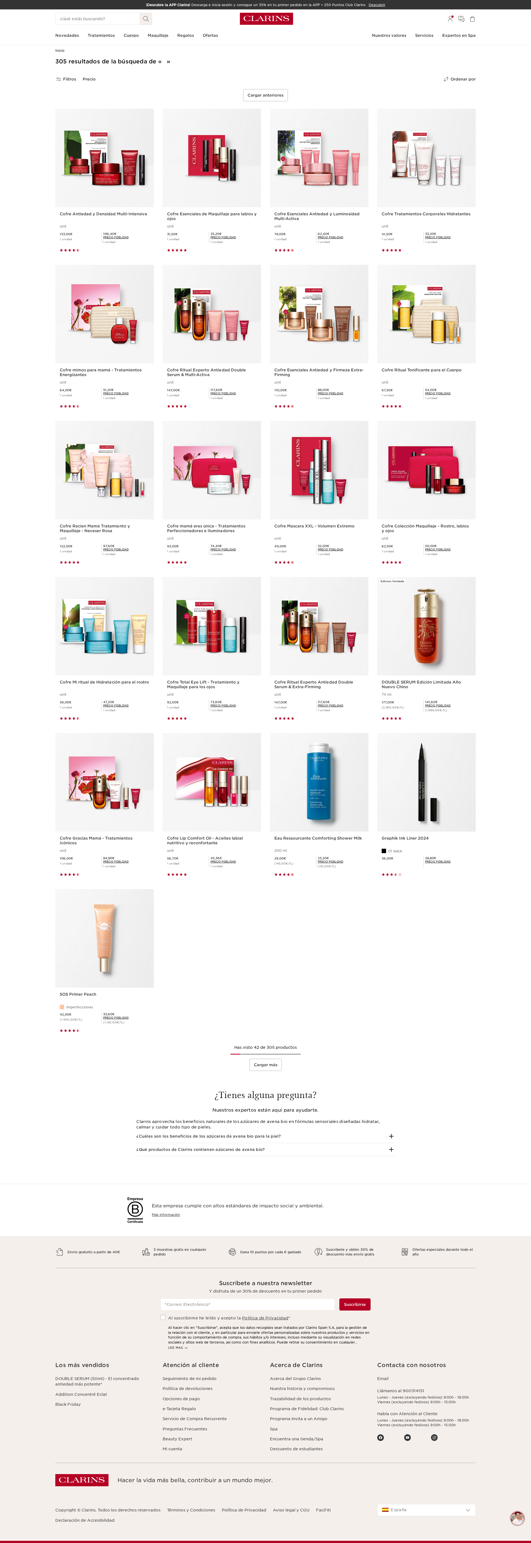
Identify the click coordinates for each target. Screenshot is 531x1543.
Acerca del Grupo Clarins (295, 1378)
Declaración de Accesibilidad (84, 1520)
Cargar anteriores (265, 95)
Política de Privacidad (244, 1510)
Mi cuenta (172, 1449)
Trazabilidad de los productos (300, 1399)
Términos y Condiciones (191, 1510)
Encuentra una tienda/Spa (296, 1439)
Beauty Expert (177, 1439)
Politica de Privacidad (265, 1318)
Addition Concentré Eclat (81, 1394)
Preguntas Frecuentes (185, 1429)
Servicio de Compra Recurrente (195, 1419)
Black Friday (68, 1404)
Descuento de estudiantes (296, 1449)
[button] (265, 1136)
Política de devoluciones (187, 1388)
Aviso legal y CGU (291, 1510)
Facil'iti (323, 1510)
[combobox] (426, 1510)
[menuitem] (450, 18)
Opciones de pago (181, 1399)
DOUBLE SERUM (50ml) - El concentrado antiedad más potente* (97, 1381)
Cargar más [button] (265, 1065)
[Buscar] (146, 19)
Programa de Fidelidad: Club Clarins (307, 1409)
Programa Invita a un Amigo (298, 1419)
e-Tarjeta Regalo (179, 1409)
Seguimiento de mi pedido (190, 1378)
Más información (166, 1215)
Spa (274, 1429)
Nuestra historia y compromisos (302, 1388)
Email (383, 1378)
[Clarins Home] (266, 18)
